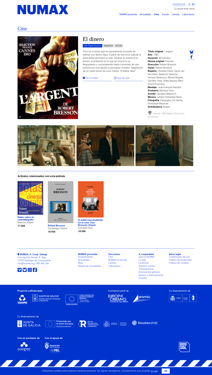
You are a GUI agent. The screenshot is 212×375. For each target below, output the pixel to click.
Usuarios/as (179, 4)
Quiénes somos (147, 266)
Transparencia (146, 269)
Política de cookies (179, 263)
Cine (156, 14)
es (193, 4)
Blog (80, 263)
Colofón (143, 278)
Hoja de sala (122, 78)
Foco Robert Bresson (92, 45)
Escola (165, 14)
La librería (144, 263)
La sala (142, 260)
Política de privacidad (180, 260)
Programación (85, 256)
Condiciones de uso (179, 256)
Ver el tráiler (91, 78)
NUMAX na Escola (117, 260)
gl (189, 4)
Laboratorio (188, 14)
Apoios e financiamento (151, 275)
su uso (154, 371)
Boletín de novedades (89, 266)
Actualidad (145, 14)
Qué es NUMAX (146, 256)
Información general (149, 272)
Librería (175, 14)
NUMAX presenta (128, 14)
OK (165, 371)
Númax (43, 10)
